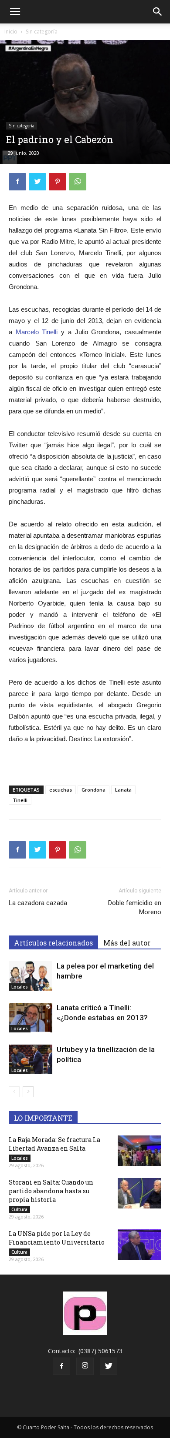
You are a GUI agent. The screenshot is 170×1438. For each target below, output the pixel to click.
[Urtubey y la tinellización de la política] (30, 1060)
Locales (19, 987)
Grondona (93, 789)
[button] (158, 11)
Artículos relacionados (53, 942)
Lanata (123, 789)
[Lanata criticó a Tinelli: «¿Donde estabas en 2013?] (30, 1018)
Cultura (19, 1209)
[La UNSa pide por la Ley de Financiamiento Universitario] (139, 1244)
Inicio (10, 31)
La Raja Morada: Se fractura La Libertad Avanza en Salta (54, 1143)
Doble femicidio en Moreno (134, 907)
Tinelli (20, 800)
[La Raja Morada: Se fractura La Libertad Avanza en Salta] (139, 1150)
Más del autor (126, 942)
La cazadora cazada (38, 903)
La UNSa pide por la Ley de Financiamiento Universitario (57, 1237)
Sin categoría (42, 31)
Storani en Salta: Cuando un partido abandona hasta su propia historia (51, 1191)
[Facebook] (61, 1366)
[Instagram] (85, 1366)
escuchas (60, 789)
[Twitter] (108, 1366)
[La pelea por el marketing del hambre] (30, 976)
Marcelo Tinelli (37, 332)
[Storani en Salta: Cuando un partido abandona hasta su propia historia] (139, 1193)
